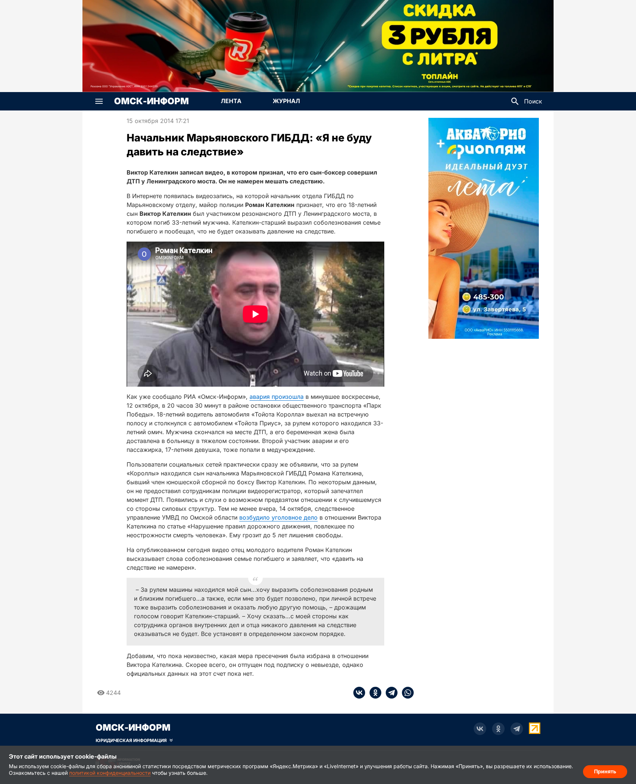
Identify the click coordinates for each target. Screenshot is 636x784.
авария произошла (277, 396)
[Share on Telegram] (389, 693)
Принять (605, 771)
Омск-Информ (151, 101)
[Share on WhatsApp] (406, 693)
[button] (99, 101)
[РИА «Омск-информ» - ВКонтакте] (480, 729)
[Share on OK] (373, 693)
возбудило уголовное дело (278, 517)
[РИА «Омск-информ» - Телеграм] (516, 729)
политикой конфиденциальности (110, 773)
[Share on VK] (359, 693)
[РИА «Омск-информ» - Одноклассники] (498, 729)
